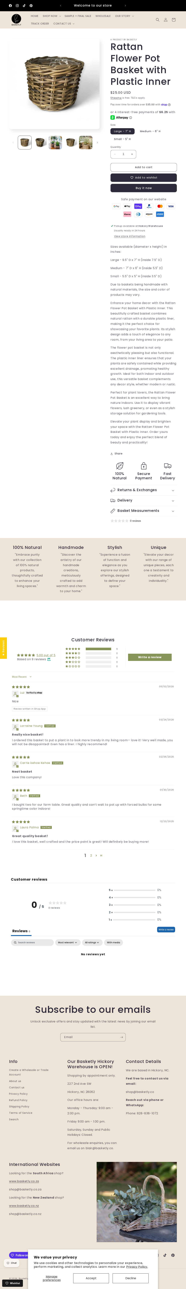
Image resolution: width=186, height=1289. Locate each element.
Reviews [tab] (21, 930)
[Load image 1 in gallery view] (24, 142)
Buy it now (144, 188)
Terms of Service (21, 1113)
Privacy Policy (18, 1094)
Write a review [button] (149, 657)
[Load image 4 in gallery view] (70, 142)
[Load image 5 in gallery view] (85, 142)
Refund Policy (18, 1100)
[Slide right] (97, 143)
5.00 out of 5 (46, 655)
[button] (51, 16)
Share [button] (118, 453)
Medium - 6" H (150, 131)
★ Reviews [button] (3, 648)
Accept (91, 1278)
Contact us (17, 1087)
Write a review (166, 929)
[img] (21, 687)
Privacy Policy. (137, 1267)
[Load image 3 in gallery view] (55, 142)
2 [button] (91, 855)
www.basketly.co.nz (24, 1206)
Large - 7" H (122, 131)
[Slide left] (13, 143)
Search (14, 1119)
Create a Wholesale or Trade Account (28, 1072)
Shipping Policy (19, 1106)
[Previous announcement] (61, 5)
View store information (129, 236)
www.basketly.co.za (24, 1181)
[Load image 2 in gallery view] (40, 142)
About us (15, 1081)
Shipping (116, 97)
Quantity (115, 147)
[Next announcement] (125, 5)
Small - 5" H (122, 139)
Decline (130, 1278)
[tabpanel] (93, 966)
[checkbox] (113, 942)
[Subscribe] (122, 1037)
